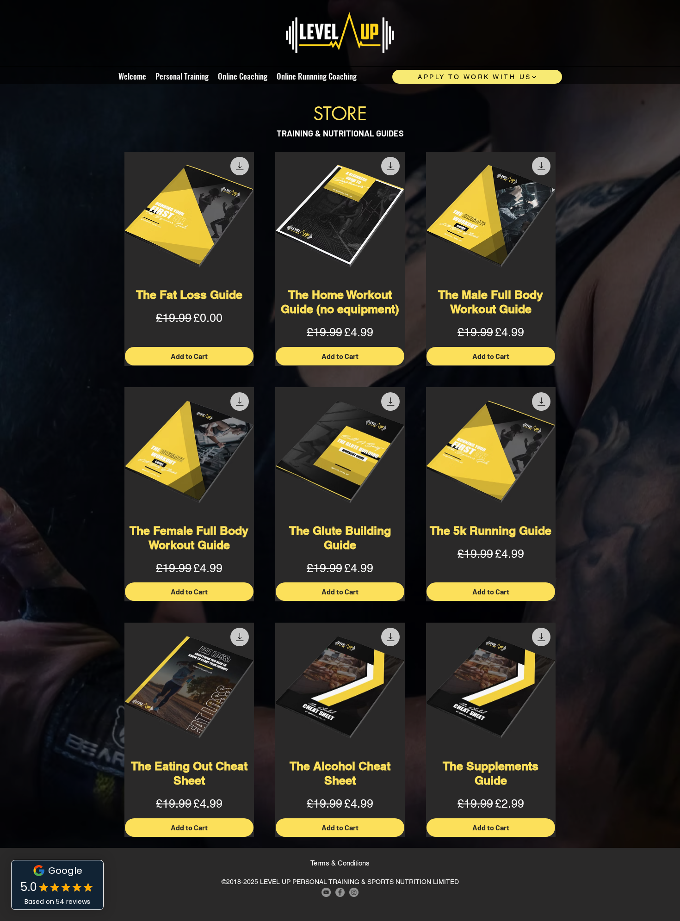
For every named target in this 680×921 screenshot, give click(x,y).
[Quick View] (189, 216)
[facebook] (340, 892)
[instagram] (354, 892)
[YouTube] (326, 892)
